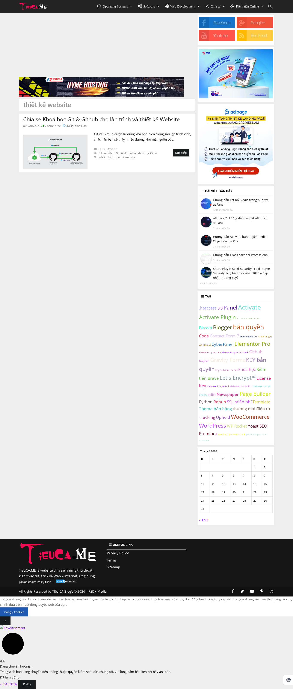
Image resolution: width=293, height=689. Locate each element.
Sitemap (113, 567)
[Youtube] (217, 39)
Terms (112, 560)
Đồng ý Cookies (14, 612)
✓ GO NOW (9, 684)
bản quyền (248, 327)
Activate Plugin (217, 317)
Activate (249, 307)
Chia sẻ (112, 149)
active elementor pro (248, 318)
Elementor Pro (252, 343)
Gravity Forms (227, 359)
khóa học (131, 153)
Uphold (223, 417)
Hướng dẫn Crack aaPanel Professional (241, 255)
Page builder (255, 393)
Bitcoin (205, 328)
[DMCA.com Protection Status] (66, 582)
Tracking (207, 417)
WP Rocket (237, 426)
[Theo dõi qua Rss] (255, 39)
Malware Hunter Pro (241, 386)
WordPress (212, 425)
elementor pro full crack (235, 352)
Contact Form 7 (224, 336)
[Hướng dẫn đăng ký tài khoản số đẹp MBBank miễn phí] (236, 96)
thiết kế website (125, 157)
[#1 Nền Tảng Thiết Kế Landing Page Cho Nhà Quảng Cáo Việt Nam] (236, 178)
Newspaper (228, 394)
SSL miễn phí (239, 402)
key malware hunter (226, 370)
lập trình (108, 157)
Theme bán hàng (215, 408)
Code (204, 336)
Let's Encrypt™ (238, 377)
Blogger (222, 327)
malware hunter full (218, 386)
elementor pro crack (210, 352)
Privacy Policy (118, 553)
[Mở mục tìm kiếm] (270, 6)
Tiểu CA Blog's (62, 591)
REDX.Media (98, 591)
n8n (212, 394)
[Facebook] (217, 26)
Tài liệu (102, 149)
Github (120, 153)
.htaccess (208, 308)
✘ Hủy (27, 684)
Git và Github (106, 153)
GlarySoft (204, 361)
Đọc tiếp (181, 153)
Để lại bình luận (77, 126)
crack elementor (249, 336)
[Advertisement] (107, 45)
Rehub (219, 402)
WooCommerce (250, 416)
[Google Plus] (255, 26)
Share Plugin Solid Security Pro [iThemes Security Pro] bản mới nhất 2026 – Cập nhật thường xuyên (242, 273)
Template (261, 402)
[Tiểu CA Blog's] (34, 6)
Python (206, 402)
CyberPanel (222, 344)
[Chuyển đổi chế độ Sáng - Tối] (288, 680)
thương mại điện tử (251, 408)
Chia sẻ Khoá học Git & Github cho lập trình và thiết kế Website (101, 119)
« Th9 (203, 520)
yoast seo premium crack (231, 434)
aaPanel (227, 307)
